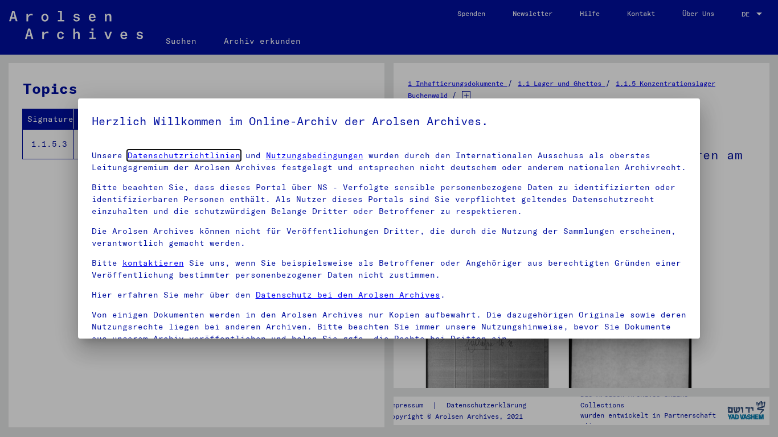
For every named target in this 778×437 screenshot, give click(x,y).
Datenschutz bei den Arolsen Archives (348, 295)
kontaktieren (153, 263)
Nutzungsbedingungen (314, 155)
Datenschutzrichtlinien (184, 155)
